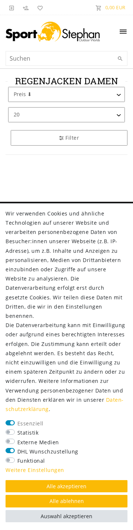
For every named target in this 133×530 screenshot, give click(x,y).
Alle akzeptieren (66, 486)
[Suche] (120, 58)
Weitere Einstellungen (35, 469)
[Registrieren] (26, 7)
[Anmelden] (12, 7)
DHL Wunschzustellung (47, 451)
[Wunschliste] (39, 7)
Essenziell (30, 423)
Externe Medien (38, 442)
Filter (71, 137)
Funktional (31, 460)
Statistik (28, 432)
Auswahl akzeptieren (66, 516)
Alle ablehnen (67, 500)
